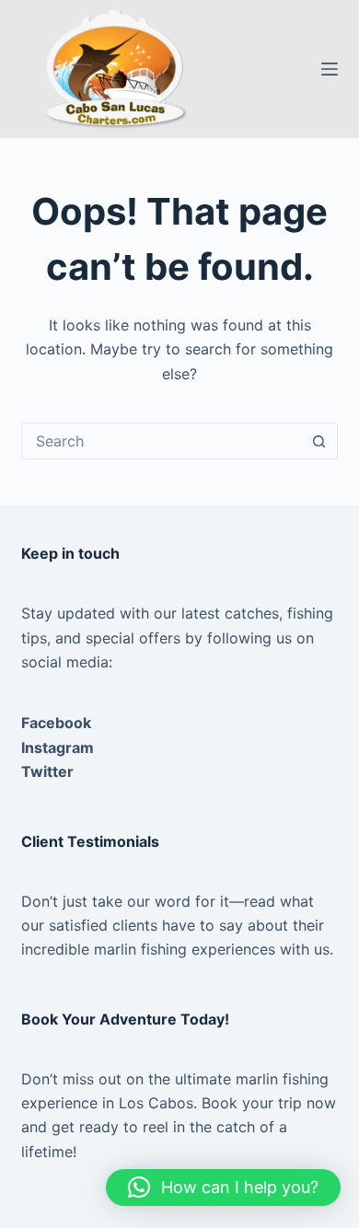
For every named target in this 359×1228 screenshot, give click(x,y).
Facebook (56, 722)
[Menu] (329, 69)
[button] (223, 1187)
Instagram (57, 747)
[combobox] (161, 441)
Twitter (47, 771)
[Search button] (319, 440)
